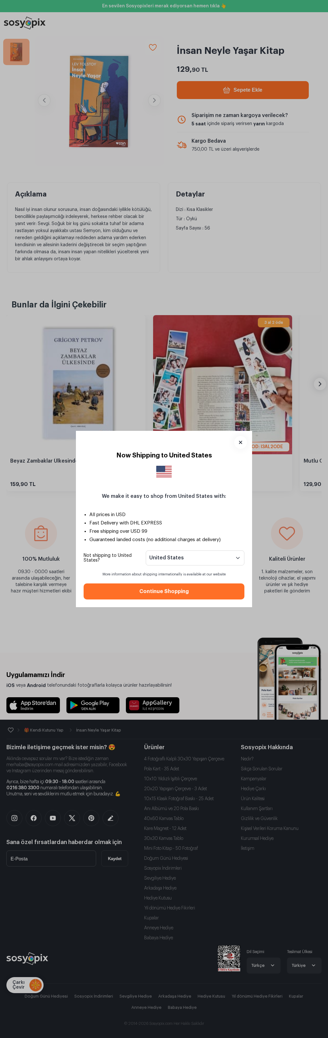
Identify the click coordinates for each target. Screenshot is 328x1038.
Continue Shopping (164, 591)
